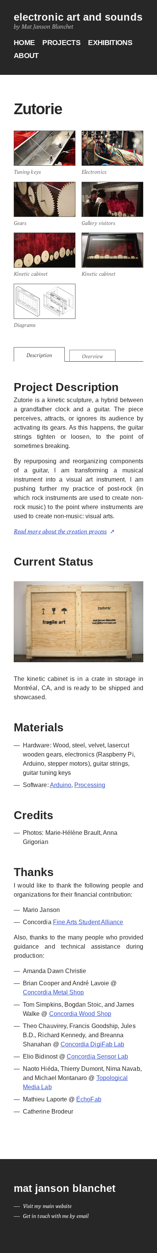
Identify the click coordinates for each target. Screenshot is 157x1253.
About (26, 56)
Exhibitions (110, 43)
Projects (61, 43)
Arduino (60, 785)
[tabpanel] (78, 748)
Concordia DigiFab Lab (92, 1044)
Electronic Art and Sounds (78, 17)
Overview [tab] (92, 356)
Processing (89, 785)
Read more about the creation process (60, 531)
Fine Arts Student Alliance (88, 922)
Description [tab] (39, 355)
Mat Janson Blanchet (64, 1188)
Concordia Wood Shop (80, 1013)
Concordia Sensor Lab (97, 1056)
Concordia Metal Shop (53, 992)
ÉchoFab (88, 1099)
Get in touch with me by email (55, 1216)
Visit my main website (47, 1206)
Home (24, 43)
